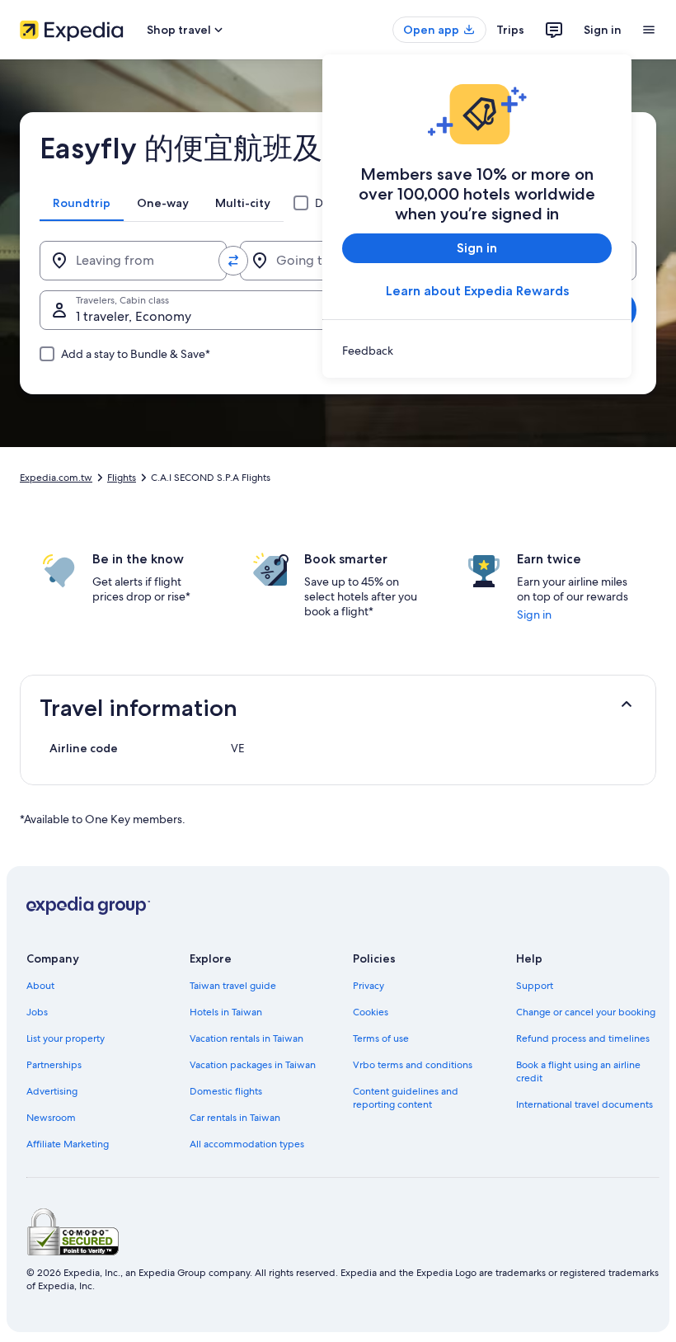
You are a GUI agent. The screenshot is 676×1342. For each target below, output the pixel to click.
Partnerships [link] (54, 1064)
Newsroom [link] (51, 1117)
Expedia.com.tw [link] (56, 477)
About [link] (40, 985)
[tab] (82, 203)
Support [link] (534, 985)
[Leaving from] (133, 260)
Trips (510, 29)
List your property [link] (65, 1038)
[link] (476, 350)
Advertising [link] (51, 1091)
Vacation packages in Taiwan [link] (253, 1064)
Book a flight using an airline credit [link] (578, 1071)
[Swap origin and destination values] (233, 260)
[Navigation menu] (648, 29)
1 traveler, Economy (133, 316)
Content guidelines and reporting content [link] (405, 1098)
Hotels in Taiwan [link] (226, 1012)
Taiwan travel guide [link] (233, 985)
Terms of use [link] (381, 1038)
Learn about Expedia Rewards (477, 291)
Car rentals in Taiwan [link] (235, 1117)
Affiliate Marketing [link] (67, 1144)
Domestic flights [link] (226, 1091)
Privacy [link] (368, 985)
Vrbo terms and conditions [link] (412, 1064)
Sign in (603, 29)
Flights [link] (121, 477)
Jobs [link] (37, 1012)
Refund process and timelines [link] (583, 1038)
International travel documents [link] (584, 1104)
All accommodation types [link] (247, 1144)
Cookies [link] (370, 1012)
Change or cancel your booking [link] (585, 1012)
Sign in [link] (534, 614)
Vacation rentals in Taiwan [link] (246, 1038)
